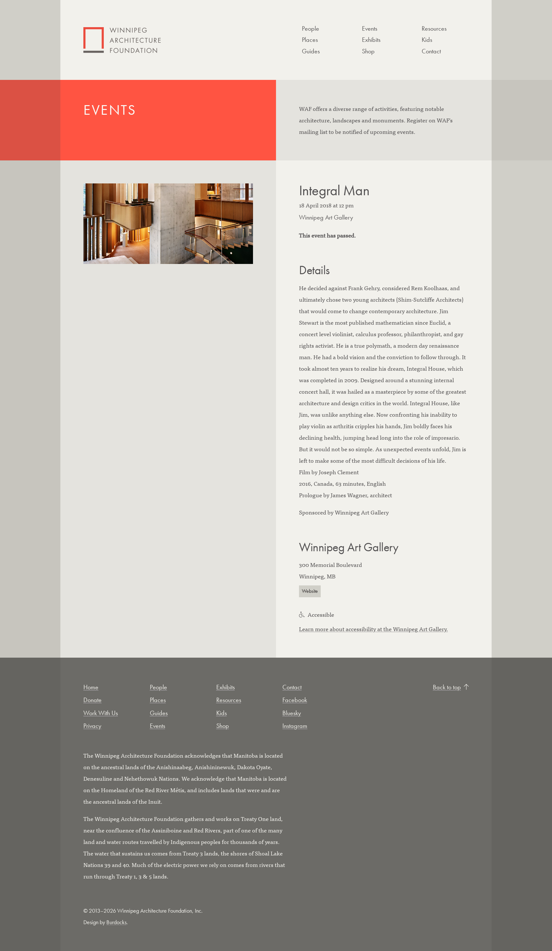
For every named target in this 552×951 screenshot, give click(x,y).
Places (310, 39)
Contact (431, 51)
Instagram (294, 726)
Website (310, 591)
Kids (427, 39)
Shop (368, 51)
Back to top (447, 687)
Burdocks (116, 922)
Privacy (92, 726)
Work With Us (100, 713)
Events (369, 28)
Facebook (294, 700)
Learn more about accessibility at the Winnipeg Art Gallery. (373, 628)
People (310, 28)
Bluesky (291, 713)
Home (90, 687)
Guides (311, 51)
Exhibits (371, 39)
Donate (92, 700)
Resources (434, 28)
